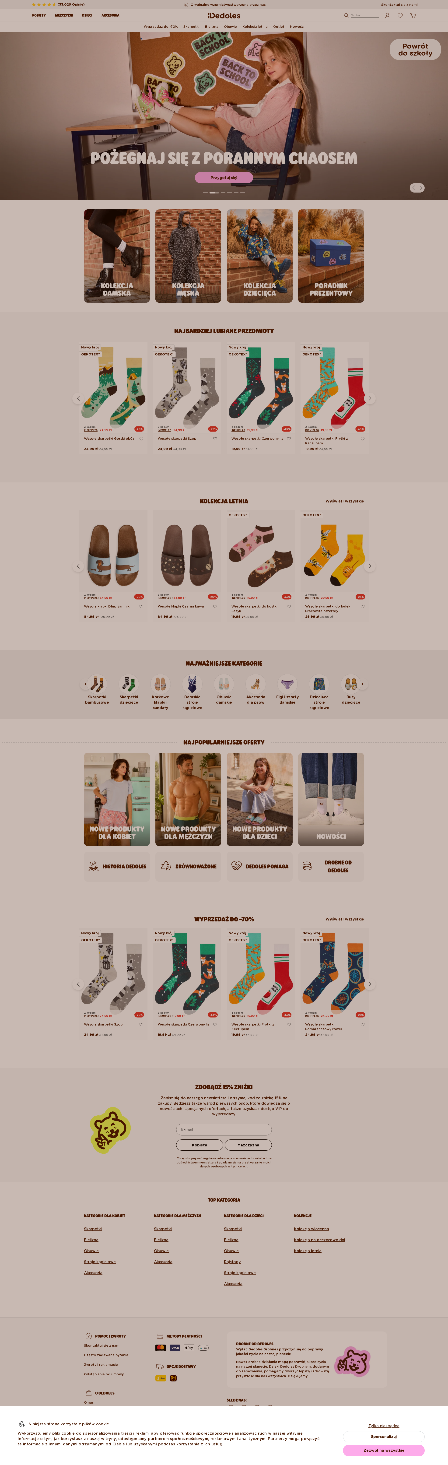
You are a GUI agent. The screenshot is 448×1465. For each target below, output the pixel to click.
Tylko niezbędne (383, 1426)
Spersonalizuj (384, 1436)
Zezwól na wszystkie (384, 1450)
